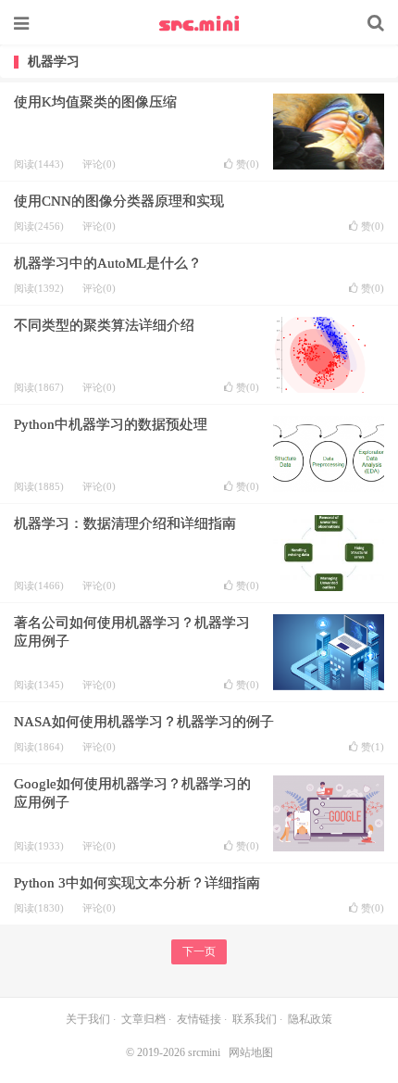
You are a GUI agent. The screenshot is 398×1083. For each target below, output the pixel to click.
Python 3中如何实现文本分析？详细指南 (137, 882)
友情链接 (199, 1019)
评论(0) (99, 164)
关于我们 (88, 1019)
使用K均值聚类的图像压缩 (95, 101)
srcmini (199, 23)
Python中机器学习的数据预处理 (110, 424)
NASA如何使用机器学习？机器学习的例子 (144, 721)
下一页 (199, 951)
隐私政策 (310, 1019)
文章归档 (143, 1019)
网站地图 (251, 1052)
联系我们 (254, 1019)
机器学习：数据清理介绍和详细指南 (125, 523)
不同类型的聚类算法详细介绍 (104, 325)
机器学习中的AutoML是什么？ (108, 263)
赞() (247, 164)
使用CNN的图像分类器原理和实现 (119, 201)
